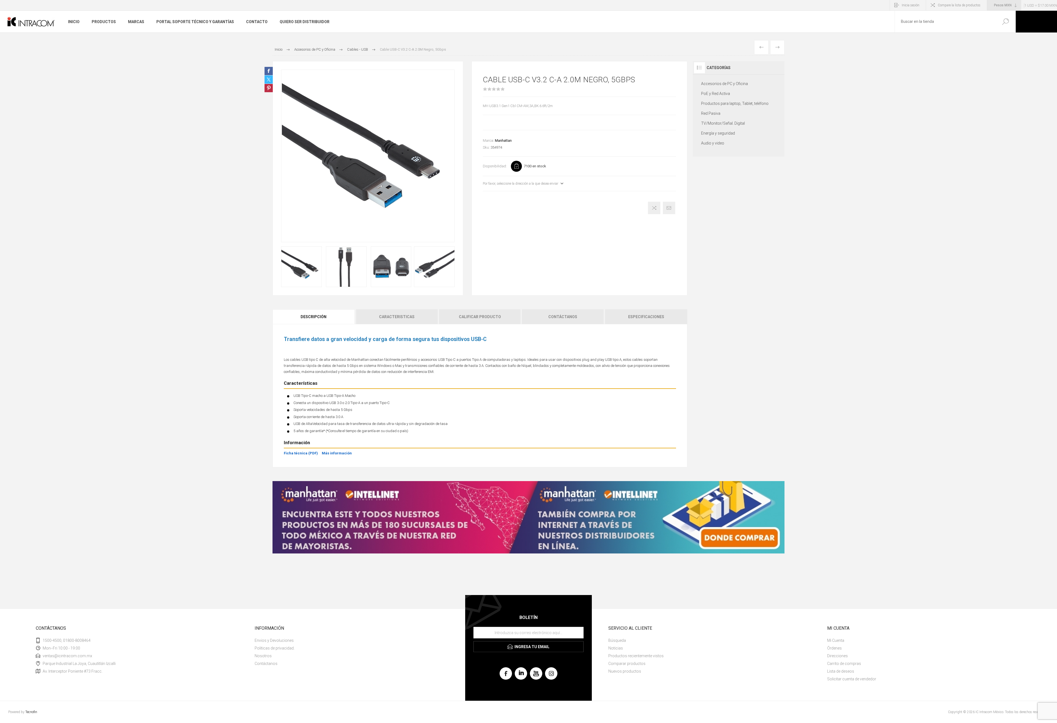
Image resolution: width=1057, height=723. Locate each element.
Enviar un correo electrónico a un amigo (669, 208)
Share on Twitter (269, 79)
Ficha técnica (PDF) (301, 453)
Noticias (615, 648)
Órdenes (834, 648)
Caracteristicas (397, 317)
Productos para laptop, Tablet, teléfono (735, 103)
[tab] (314, 316)
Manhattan (503, 140)
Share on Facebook (269, 71)
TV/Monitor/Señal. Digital (723, 123)
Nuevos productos (624, 671)
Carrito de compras (844, 663)
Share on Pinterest (269, 88)
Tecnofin (31, 712)
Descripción (313, 317)
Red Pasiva (710, 113)
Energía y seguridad (718, 133)
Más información (337, 453)
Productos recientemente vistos (636, 656)
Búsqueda (1005, 21)
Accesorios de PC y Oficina (724, 83)
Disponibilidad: (495, 166)
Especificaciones (646, 317)
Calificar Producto (480, 317)
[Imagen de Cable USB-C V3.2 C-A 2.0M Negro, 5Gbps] (301, 266)
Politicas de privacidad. (275, 648)
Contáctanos (562, 317)
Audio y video (712, 143)
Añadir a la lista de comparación (654, 208)
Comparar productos (626, 663)
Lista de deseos (840, 671)
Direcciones (837, 656)
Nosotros (263, 656)
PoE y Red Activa (715, 93)
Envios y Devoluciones (274, 640)
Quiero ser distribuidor (304, 22)
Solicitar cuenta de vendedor (851, 679)
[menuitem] (358, 640)
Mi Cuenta (835, 640)
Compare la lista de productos (959, 5)
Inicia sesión (910, 5)
